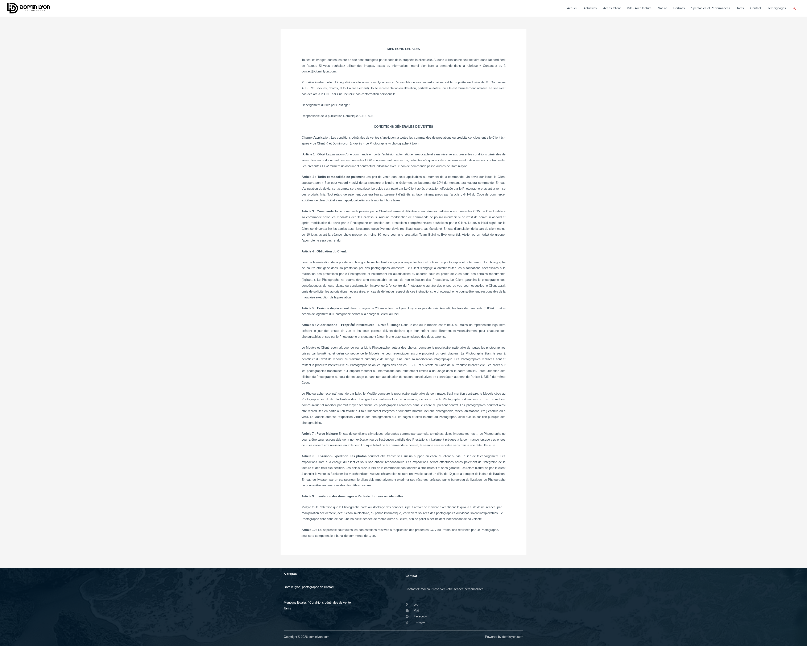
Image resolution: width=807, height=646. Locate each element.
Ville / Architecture (639, 8)
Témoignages (776, 8)
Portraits (679, 8)
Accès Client (612, 8)
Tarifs (740, 8)
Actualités (590, 8)
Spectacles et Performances (710, 8)
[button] (794, 8)
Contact (755, 8)
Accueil (572, 8)
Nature (662, 8)
